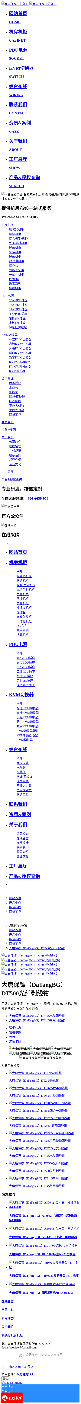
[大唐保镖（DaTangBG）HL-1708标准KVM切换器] (43, 1245)
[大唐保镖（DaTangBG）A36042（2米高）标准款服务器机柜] (44, 1207)
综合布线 (15, 907)
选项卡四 (15, 1041)
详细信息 (15, 1027)
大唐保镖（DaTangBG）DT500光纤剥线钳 (37, 948)
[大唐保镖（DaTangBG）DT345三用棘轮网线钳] (41, 1133)
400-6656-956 (38, 498)
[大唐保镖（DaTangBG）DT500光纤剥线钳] (38, 1163)
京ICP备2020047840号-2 (17, 1366)
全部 (20, 571)
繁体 (5, 1378)
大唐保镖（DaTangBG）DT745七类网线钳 (37, 1155)
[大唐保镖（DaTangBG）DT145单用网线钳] (38, 1178)
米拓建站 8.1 (25, 1374)
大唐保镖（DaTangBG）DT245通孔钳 (34, 1080)
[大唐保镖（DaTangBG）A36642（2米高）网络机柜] (44, 1228)
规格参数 (15, 1032)
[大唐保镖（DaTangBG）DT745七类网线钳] (38, 1148)
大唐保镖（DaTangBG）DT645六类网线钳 (37, 1095)
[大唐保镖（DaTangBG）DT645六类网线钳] (38, 1088)
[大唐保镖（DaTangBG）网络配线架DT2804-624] (42, 1284)
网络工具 (15, 911)
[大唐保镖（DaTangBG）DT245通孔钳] (35, 1073)
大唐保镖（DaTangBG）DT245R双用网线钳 (38, 1125)
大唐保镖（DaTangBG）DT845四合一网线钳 (38, 1110)
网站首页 (18, 552)
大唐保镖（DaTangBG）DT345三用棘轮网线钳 (40, 1140)
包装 (12, 1037)
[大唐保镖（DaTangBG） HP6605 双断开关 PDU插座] (44, 1267)
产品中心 (15, 902)
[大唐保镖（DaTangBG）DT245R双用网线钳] (39, 1118)
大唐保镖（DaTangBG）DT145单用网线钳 (37, 1186)
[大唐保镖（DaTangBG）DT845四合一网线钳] (40, 1103)
